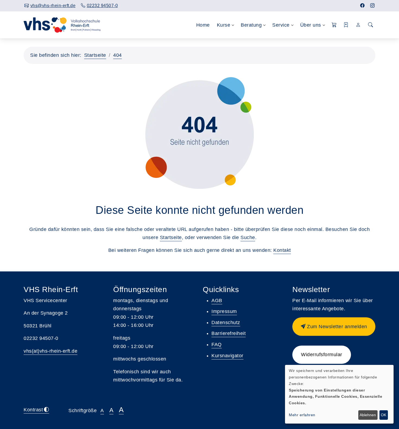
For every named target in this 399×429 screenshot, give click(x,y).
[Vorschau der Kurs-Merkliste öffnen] (346, 25)
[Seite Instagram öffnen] (372, 5)
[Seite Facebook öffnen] (362, 5)
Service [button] (281, 25)
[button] (334, 25)
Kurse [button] (223, 25)
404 (117, 55)
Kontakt (282, 250)
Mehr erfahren (302, 415)
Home (203, 25)
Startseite (95, 55)
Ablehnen (368, 415)
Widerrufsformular (321, 354)
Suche (247, 237)
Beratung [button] (251, 25)
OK (383, 415)
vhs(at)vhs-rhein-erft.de (50, 351)
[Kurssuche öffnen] (370, 25)
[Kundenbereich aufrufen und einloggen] (358, 25)
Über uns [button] (310, 25)
